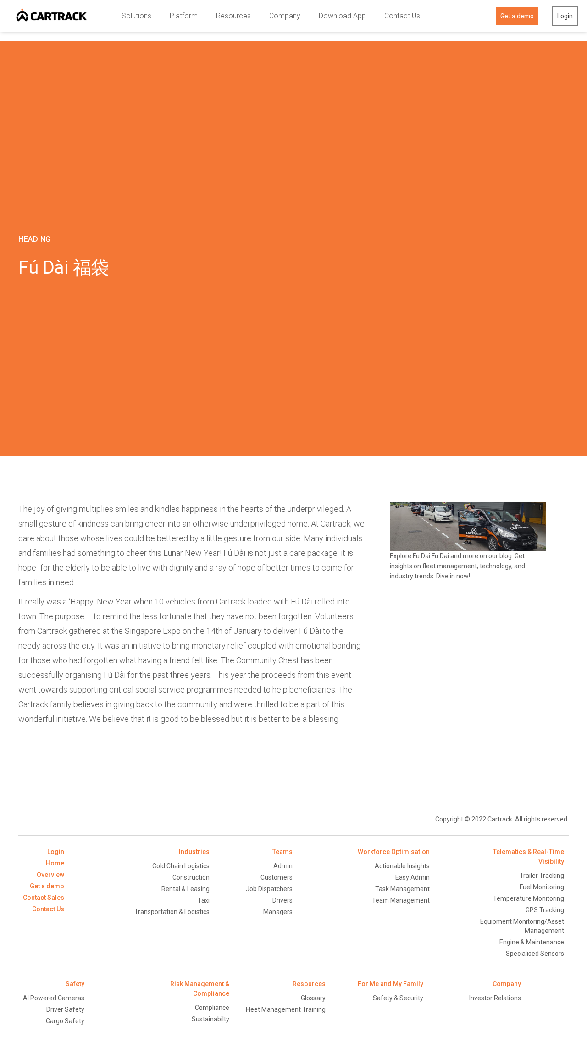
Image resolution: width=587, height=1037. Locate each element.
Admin (283, 866)
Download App (342, 15)
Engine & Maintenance (531, 942)
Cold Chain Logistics (181, 866)
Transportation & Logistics (172, 911)
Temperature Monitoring (528, 898)
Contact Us (402, 15)
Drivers (282, 900)
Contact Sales (43, 897)
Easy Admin (412, 877)
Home (55, 863)
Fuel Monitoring (542, 887)
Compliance (212, 1007)
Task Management (402, 889)
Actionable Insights (402, 866)
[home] (51, 16)
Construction (191, 877)
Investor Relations (495, 998)
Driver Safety (65, 1009)
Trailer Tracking (542, 875)
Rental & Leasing (185, 889)
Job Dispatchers (269, 889)
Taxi (204, 900)
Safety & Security (398, 998)
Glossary (313, 998)
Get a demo (517, 16)
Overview (50, 874)
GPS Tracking (545, 910)
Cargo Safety (65, 1021)
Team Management (401, 900)
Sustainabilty (210, 1019)
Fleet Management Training (286, 1009)
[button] (136, 16)
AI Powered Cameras (53, 998)
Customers (276, 877)
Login (565, 16)
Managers (278, 911)
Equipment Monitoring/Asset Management (522, 926)
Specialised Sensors (535, 953)
